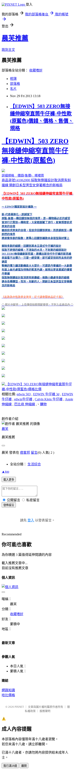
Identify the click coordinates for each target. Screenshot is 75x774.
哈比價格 (8, 695)
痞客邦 (25, 452)
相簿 (13, 78)
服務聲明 (45, 711)
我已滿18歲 (10, 765)
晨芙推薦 (15, 38)
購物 (43, 404)
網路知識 (8, 690)
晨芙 (5, 429)
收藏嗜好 (35, 70)
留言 (34, 452)
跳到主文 (8, 49)
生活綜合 (34, 464)
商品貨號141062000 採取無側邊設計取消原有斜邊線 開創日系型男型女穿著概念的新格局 (37, 221)
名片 (13, 88)
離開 (24, 765)
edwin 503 (24, 394)
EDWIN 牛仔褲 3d (46, 394)
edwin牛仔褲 (23, 399)
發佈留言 (8, 505)
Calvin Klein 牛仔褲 (48, 399)
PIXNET (19, 706)
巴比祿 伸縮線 (24, 404)
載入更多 (8, 479)
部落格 (15, 83)
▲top (5, 471)
